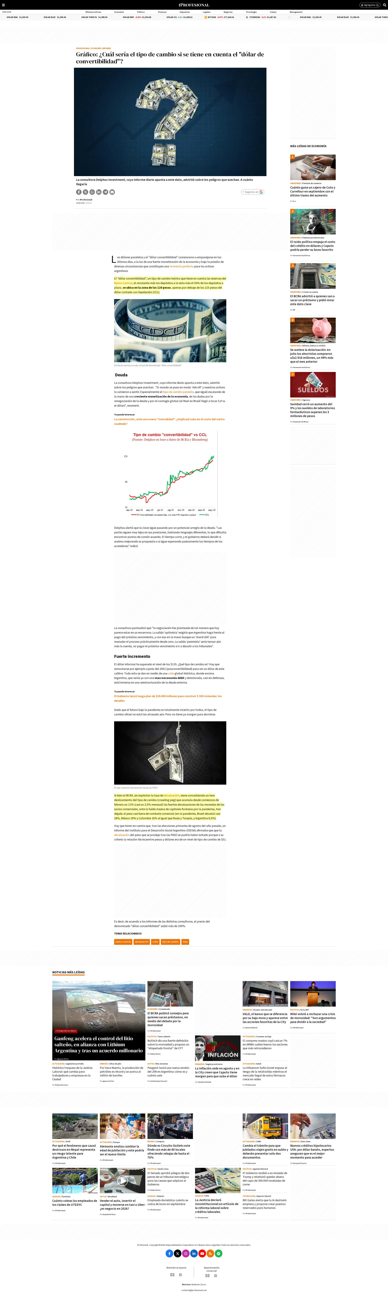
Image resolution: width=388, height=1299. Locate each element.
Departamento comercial (211, 1269)
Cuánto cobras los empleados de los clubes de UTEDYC (74, 1203)
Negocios (228, 12)
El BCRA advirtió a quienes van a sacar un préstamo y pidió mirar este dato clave (312, 300)
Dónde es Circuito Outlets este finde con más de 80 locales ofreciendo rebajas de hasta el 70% (168, 1152)
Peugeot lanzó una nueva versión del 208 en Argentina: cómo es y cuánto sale (168, 1071)
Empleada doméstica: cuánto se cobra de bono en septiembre (167, 1202)
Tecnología (251, 12)
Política (141, 12)
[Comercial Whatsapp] (215, 1275)
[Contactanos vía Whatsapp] (180, 1275)
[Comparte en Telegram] (105, 192)
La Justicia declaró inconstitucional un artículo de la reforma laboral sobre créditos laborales (216, 1206)
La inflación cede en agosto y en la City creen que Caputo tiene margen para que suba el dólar (217, 1072)
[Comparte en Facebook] (79, 192)
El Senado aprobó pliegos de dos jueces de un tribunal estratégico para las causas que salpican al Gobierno (168, 1178)
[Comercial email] (207, 1275)
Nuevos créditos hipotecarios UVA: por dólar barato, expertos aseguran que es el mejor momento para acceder (312, 1152)
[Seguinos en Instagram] (186, 1253)
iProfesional (83, 48)
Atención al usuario (176, 1267)
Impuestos (185, 12)
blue (185, 941)
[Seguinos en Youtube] (202, 1253)
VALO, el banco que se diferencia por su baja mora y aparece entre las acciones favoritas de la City (265, 1018)
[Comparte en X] (85, 192)
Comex (273, 12)
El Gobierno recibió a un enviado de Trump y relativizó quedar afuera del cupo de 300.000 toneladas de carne (265, 1178)
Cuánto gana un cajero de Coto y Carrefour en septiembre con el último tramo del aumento (312, 192)
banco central (123, 941)
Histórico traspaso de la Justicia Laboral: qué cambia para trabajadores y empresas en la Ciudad (72, 1073)
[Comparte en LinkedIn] (99, 192)
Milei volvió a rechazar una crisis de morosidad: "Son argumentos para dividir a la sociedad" (313, 1018)
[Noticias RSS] (210, 1253)
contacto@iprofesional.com (194, 1290)
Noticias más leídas (68, 972)
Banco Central (123, 283)
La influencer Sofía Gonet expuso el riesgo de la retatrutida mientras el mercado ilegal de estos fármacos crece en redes (265, 1073)
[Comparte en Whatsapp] (92, 192)
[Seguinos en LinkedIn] (194, 1253)
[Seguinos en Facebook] (169, 1253)
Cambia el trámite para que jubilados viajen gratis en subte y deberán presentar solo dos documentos (265, 1152)
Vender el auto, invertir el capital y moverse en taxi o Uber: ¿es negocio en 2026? (122, 1205)
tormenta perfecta (182, 266)
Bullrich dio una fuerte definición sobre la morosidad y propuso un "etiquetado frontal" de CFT (168, 1044)
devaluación (171, 796)
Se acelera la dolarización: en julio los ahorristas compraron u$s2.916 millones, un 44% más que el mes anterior (311, 356)
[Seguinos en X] (177, 1253)
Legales (206, 12)
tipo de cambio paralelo (178, 392)
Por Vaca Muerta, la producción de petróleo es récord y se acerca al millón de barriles (121, 1071)
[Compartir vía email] (112, 192)
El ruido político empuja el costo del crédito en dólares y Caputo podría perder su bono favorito (312, 246)
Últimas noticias (93, 12)
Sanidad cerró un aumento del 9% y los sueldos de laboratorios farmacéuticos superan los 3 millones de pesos (312, 410)
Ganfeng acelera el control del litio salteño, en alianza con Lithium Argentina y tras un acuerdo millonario (98, 1044)
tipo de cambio (170, 941)
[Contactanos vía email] (172, 1275)
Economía (119, 12)
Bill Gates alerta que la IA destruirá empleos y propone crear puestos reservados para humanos (264, 1204)
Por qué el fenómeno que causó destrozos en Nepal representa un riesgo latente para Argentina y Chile (74, 1152)
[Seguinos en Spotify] (218, 1253)
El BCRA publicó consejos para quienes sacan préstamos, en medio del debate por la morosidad (168, 1019)
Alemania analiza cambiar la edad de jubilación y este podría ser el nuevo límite (122, 1150)
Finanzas (162, 12)
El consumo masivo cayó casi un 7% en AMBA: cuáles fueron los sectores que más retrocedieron (265, 1044)
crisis (171, 673)
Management (296, 12)
